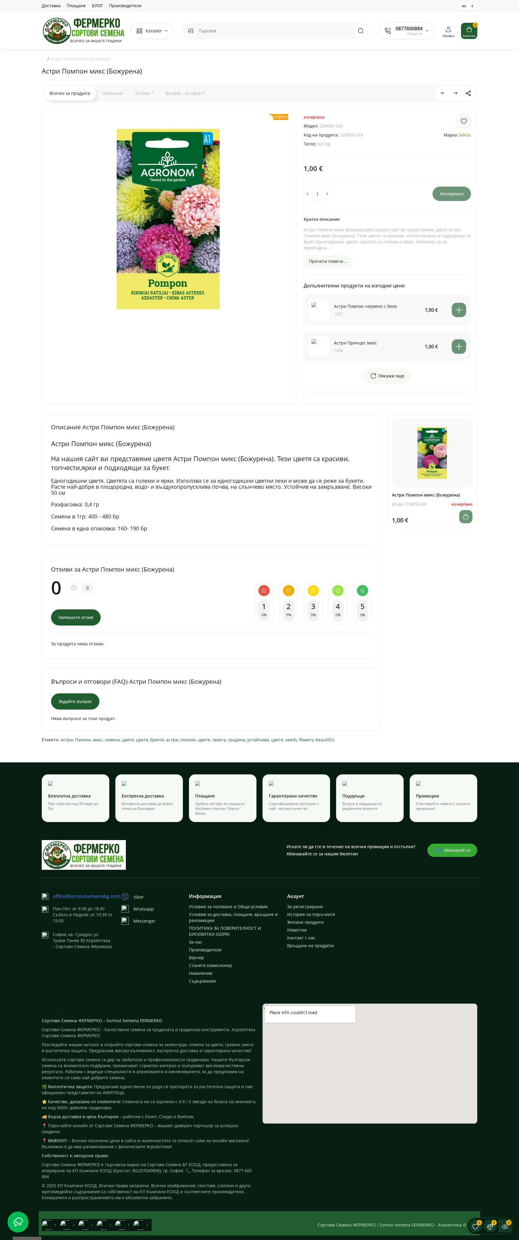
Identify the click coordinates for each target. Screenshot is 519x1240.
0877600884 (409, 29)
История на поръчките (311, 914)
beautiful (325, 740)
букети (157, 740)
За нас (195, 942)
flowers (306, 740)
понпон (188, 740)
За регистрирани (305, 906)
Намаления (200, 973)
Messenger (144, 921)
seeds (291, 740)
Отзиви (144, 93)
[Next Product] (455, 93)
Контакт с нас (301, 938)
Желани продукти (305, 922)
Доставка (51, 5)
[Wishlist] (464, 121)
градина (236, 740)
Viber (138, 897)
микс (98, 740)
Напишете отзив (76, 617)
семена (112, 740)
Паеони (83, 740)
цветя (128, 740)
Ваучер (196, 957)
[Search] (360, 31)
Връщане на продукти (310, 945)
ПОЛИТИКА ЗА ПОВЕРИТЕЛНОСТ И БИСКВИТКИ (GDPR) (225, 931)
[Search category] (190, 31)
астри (172, 740)
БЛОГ (97, 5)
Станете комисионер (210, 965)
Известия (297, 930)
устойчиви (258, 740)
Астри (67, 740)
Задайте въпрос (75, 701)
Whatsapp (143, 909)
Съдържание (202, 981)
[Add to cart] (459, 310)
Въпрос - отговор (184, 93)
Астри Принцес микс (355, 343)
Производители (125, 5)
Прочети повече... (328, 261)
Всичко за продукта (70, 93)
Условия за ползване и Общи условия (228, 906)
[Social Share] (468, 93)
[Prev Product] (443, 93)
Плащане (76, 5)
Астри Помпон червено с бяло (365, 306)
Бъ (464, 6)
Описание (112, 93)
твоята (219, 740)
